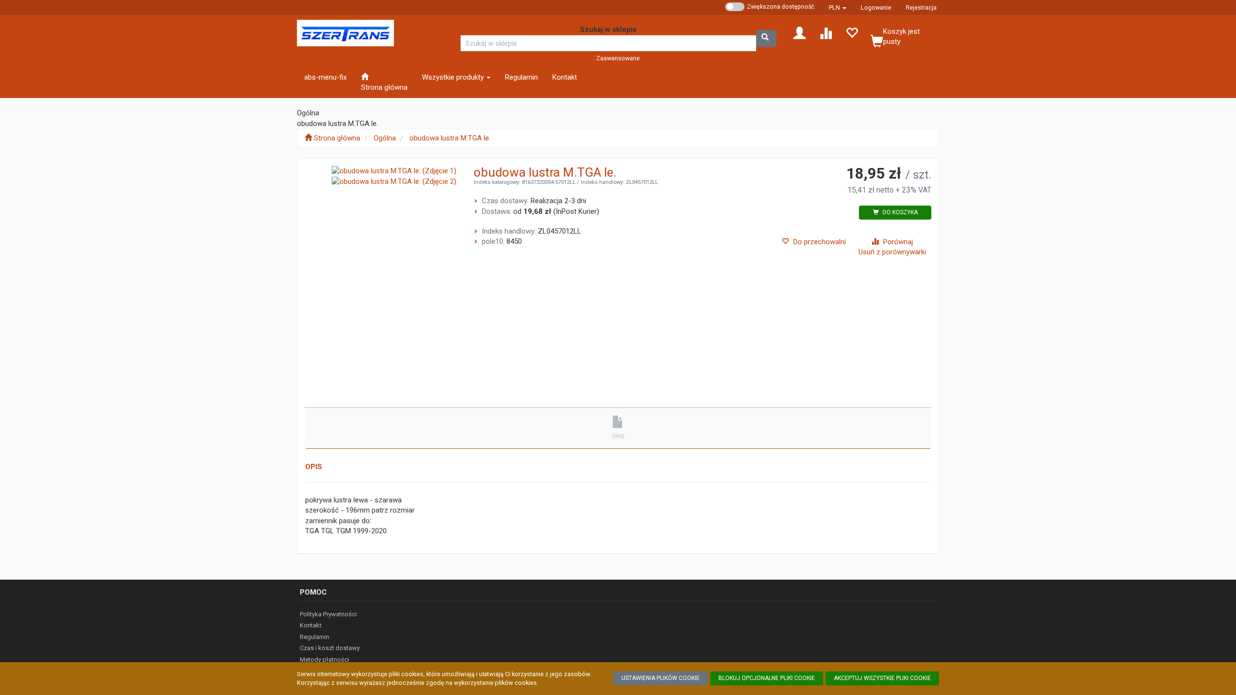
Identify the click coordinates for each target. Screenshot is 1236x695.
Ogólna (385, 138)
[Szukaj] (766, 38)
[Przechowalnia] (851, 32)
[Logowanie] (799, 32)
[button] (838, 7)
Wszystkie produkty (454, 77)
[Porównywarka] (825, 32)
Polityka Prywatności (328, 614)
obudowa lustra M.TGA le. (450, 138)
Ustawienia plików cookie (660, 678)
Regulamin (314, 636)
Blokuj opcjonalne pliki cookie (766, 678)
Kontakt (311, 625)
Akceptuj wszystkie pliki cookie (882, 678)
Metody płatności (324, 659)
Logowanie (876, 7)
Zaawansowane (618, 58)
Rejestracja (921, 7)
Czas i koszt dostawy (330, 648)
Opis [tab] (618, 436)
